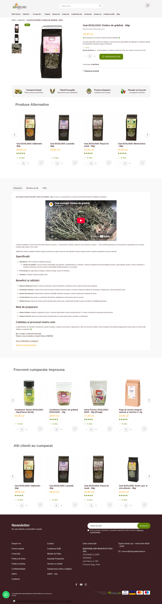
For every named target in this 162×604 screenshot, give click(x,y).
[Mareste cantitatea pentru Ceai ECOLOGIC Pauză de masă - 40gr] (96, 163)
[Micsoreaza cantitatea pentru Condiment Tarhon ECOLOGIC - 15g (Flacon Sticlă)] (17, 429)
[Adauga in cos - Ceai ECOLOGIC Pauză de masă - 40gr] (109, 163)
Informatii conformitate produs (26, 345)
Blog (118, 14)
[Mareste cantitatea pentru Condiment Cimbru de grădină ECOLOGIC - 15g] (61, 429)
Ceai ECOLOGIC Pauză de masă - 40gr (96, 145)
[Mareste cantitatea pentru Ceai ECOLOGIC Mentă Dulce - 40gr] (129, 163)
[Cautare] (100, 6)
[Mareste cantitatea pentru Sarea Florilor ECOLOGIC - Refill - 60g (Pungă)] (96, 429)
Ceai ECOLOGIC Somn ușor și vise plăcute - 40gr (133, 487)
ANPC (14, 574)
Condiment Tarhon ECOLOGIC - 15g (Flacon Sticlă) (29, 411)
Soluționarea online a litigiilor (59, 569)
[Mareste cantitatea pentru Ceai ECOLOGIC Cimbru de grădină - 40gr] (94, 56)
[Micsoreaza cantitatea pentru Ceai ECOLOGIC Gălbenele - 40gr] (18, 163)
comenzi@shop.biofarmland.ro (133, 551)
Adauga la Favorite (91, 71)
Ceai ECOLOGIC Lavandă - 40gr (62, 145)
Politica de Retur (19, 559)
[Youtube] (81, 584)
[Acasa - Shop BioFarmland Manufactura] (26, 6)
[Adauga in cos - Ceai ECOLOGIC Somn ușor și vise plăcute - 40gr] (145, 505)
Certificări (16, 579)
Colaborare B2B (54, 549)
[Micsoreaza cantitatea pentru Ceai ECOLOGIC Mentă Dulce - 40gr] (120, 163)
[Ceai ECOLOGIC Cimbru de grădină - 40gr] (51, 51)
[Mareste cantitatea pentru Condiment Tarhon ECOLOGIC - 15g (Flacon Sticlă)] (26, 429)
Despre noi (16, 544)
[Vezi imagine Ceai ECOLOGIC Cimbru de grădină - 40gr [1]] (17, 38)
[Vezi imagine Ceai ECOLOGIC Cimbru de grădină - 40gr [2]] (17, 48)
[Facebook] (76, 584)
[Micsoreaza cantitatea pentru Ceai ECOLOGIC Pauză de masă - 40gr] (86, 163)
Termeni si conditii (54, 564)
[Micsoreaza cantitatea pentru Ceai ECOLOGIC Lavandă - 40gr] (52, 163)
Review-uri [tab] (32, 188)
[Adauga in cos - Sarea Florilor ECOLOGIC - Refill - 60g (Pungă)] (110, 429)
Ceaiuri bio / (22, 20)
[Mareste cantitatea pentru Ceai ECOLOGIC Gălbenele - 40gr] (28, 163)
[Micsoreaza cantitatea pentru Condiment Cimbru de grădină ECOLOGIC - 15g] (51, 429)
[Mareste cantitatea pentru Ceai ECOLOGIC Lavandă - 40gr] (62, 163)
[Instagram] (86, 584)
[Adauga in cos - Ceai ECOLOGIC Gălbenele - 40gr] (41, 163)
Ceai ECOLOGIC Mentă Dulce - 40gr (131, 145)
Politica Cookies (18, 564)
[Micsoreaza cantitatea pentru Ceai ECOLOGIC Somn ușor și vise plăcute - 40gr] (121, 505)
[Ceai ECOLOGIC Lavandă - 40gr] (64, 127)
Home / (14, 20)
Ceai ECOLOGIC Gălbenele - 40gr (29, 145)
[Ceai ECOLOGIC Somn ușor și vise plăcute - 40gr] (133, 469)
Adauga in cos (112, 57)
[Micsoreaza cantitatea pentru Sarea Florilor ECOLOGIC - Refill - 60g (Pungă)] (86, 429)
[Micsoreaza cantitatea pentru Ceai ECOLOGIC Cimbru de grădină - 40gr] (85, 56)
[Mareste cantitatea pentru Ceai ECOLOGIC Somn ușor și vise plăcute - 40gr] (130, 505)
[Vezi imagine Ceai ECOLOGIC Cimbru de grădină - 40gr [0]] (17, 28)
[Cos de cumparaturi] (147, 5)
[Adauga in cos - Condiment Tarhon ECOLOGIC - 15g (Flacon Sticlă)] (40, 429)
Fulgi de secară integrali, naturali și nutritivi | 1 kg (130, 411)
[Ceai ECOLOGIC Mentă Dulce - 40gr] (132, 127)
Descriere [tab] (18, 188)
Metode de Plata (54, 554)
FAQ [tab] (44, 188)
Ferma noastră (18, 549)
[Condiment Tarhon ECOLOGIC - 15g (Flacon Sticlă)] (29, 393)
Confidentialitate (18, 569)
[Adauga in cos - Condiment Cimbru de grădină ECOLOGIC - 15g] (75, 429)
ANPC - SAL (52, 574)
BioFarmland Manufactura (94, 29)
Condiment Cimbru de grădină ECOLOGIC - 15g (63, 411)
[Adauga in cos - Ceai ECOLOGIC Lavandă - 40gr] (75, 163)
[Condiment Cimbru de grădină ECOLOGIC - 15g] (63, 393)
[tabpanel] (51, 51)
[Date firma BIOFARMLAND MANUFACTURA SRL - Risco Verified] (42, 601)
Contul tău (16, 554)
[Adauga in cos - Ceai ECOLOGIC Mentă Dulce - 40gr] (143, 163)
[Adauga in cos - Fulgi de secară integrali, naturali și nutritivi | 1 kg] (145, 429)
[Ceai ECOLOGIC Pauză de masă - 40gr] (98, 127)
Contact (50, 544)
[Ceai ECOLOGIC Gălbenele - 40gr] (30, 127)
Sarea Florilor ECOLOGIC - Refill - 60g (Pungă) (97, 411)
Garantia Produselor (55, 559)
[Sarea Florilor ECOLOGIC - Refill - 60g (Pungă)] (98, 393)
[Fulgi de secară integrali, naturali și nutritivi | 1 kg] (133, 393)
